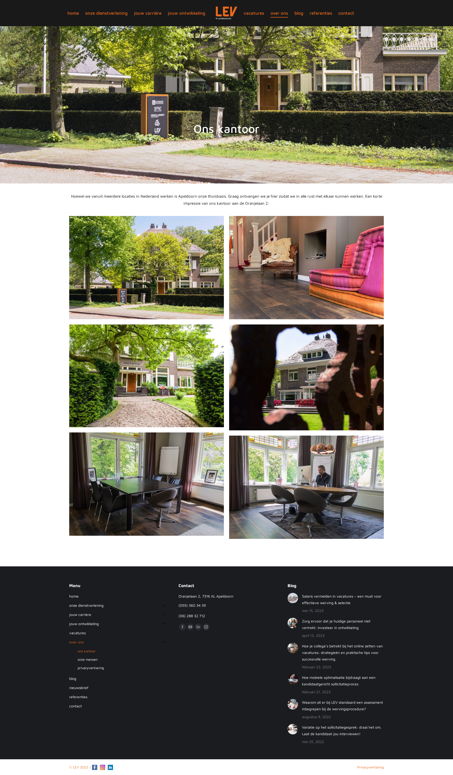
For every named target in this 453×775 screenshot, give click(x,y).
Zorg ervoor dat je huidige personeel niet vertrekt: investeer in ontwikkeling (336, 624)
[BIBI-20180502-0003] (146, 267)
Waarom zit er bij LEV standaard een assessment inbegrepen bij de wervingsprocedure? (342, 705)
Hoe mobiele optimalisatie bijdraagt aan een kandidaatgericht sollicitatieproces (338, 680)
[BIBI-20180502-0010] (306, 377)
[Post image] (293, 598)
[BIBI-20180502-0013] (146, 484)
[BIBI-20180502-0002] (306, 267)
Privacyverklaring (370, 767)
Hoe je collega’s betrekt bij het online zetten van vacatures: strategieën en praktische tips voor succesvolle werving (342, 652)
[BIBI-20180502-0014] (306, 487)
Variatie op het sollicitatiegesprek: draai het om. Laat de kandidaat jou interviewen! (341, 730)
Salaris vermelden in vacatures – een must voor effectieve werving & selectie (341, 599)
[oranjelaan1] (146, 375)
